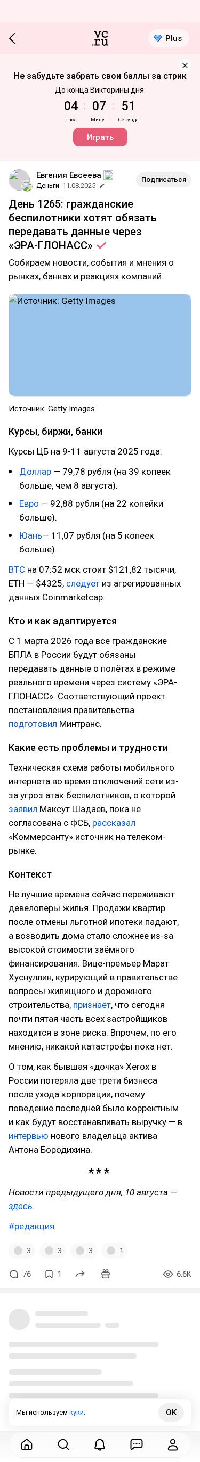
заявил (23, 809)
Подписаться (163, 180)
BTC (17, 569)
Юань (30, 535)
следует (83, 583)
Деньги (47, 185)
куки (76, 1412)
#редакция (31, 1226)
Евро (29, 503)
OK (171, 1412)
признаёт (92, 1005)
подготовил (33, 723)
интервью (29, 1135)
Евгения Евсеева (68, 175)
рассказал (113, 822)
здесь (21, 1206)
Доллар (35, 471)
